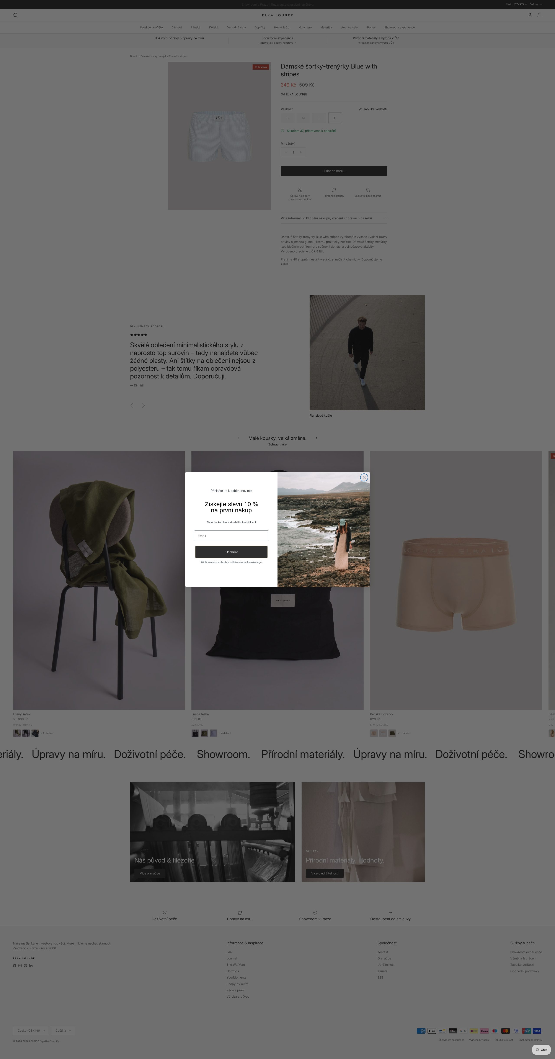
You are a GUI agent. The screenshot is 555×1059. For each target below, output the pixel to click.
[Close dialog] (364, 477)
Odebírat (231, 552)
